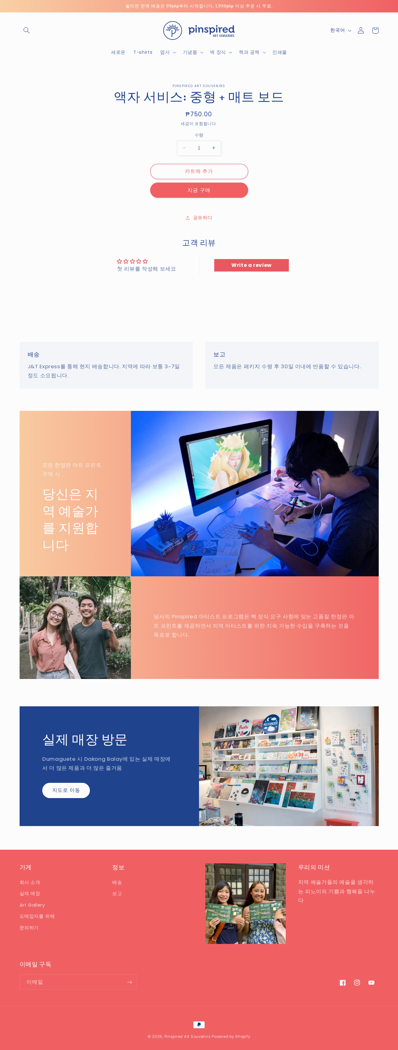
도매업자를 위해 (37, 916)
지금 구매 (198, 189)
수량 (199, 135)
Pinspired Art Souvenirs (187, 1036)
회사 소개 (30, 882)
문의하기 (29, 928)
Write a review (251, 265)
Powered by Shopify (231, 1036)
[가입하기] (129, 982)
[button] (27, 30)
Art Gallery (32, 905)
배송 (117, 882)
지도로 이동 (66, 790)
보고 (117, 893)
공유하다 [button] (203, 217)
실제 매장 (30, 893)
